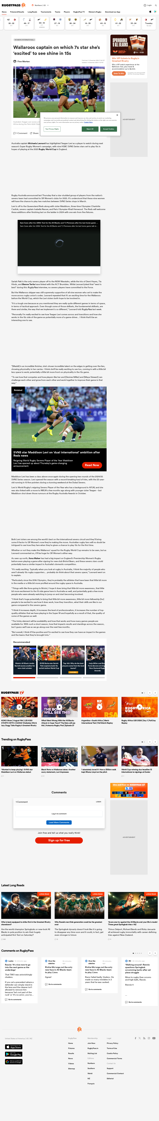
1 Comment (21, 133)
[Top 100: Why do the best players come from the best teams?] (73, 653)
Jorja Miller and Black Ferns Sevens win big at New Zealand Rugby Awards (97, 667)
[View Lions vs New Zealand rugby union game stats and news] (149, 23)
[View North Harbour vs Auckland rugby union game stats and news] (57, 23)
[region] (80, 124)
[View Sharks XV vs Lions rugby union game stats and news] (11, 23)
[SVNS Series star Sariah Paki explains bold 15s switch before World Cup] (49, 653)
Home (70, 1043)
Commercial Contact (115, 1073)
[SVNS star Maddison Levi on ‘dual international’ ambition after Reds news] (59, 417)
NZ (89, 1078)
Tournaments (46, 12)
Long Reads (32, 12)
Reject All (90, 129)
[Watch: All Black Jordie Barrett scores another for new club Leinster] (24, 653)
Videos (71, 1063)
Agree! (48, 977)
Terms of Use (112, 1048)
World (90, 1073)
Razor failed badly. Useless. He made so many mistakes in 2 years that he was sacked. (99, 979)
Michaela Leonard (36, 143)
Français (91, 1083)
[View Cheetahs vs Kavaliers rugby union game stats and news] (134, 23)
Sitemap (71, 1068)
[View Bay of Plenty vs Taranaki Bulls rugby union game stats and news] (72, 23)
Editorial (110, 1078)
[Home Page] (13, 5)
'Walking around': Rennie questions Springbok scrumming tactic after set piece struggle (138, 968)
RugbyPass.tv (93, 1048)
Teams (57, 12)
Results (71, 1053)
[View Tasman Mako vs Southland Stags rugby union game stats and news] (27, 23)
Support (110, 1068)
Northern (91, 1063)
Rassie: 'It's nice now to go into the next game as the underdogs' (17, 967)
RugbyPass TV (79, 12)
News (4, 12)
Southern (91, 1068)
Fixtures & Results (17, 12)
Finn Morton (24, 61)
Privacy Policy (112, 1043)
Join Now (91, 1043)
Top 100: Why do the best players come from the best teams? (73, 665)
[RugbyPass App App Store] (28, 1047)
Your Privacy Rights (52, 129)
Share (35, 133)
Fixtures (71, 1048)
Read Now (92, 465)
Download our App (112, 12)
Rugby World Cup (47, 149)
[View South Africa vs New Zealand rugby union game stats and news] (88, 23)
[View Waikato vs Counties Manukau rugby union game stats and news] (103, 23)
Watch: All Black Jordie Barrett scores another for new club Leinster (25, 665)
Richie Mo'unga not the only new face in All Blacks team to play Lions (58, 970)
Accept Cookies (108, 129)
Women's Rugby (95, 12)
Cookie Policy (112, 1053)
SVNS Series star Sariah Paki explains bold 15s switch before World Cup (49, 665)
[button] (26, 916)
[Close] (117, 115)
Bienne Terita (28, 284)
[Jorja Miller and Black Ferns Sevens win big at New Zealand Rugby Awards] (97, 653)
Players (67, 12)
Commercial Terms (114, 1058)
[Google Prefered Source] (28, 1062)
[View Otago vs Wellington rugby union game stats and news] (118, 23)
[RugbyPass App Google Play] (28, 1054)
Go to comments (13, 999)
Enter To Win (119, 73)
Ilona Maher (34, 558)
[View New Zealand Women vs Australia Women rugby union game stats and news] (42, 23)
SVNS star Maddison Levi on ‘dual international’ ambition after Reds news (56, 453)
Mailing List (92, 1053)
